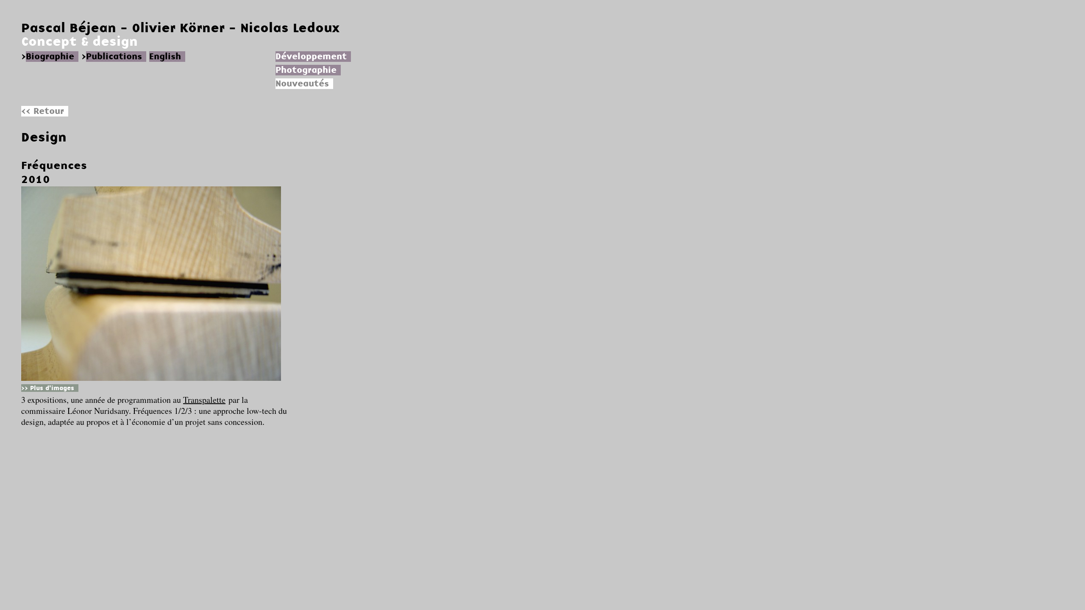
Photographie (306, 70)
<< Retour (42, 111)
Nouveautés (302, 83)
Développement (311, 56)
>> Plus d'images (47, 388)
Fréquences (54, 165)
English (165, 56)
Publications (114, 56)
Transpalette (204, 399)
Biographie (50, 56)
